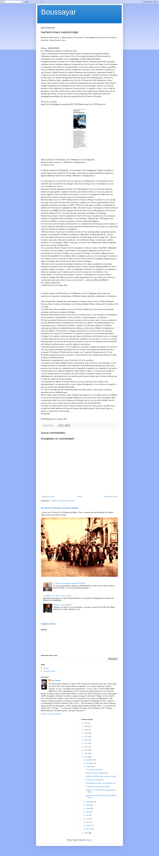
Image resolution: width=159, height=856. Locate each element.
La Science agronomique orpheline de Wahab (69, 583)
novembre (90, 763)
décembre (89, 760)
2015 (86, 743)
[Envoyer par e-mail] (59, 425)
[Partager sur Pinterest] (69, 425)
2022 (86, 723)
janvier (89, 828)
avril (88, 818)
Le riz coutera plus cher (94, 769)
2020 (86, 726)
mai (87, 815)
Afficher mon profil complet (51, 714)
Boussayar (58, 12)
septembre (90, 801)
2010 (86, 833)
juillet (88, 808)
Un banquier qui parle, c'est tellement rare (100, 783)
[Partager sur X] (64, 425)
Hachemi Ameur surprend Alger (97, 773)
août (88, 805)
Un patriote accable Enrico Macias (98, 786)
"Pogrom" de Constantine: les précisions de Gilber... (101, 791)
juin (87, 812)
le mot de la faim (49, 671)
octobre (89, 766)
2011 (86, 757)
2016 (86, 740)
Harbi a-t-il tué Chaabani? (62, 604)
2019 (86, 730)
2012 (86, 753)
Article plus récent (48, 496)
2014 (86, 746)
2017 (86, 736)
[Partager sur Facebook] (66, 425)
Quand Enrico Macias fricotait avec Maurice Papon (101, 796)
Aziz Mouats (55, 680)
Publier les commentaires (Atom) (63, 500)
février (88, 825)
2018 (86, 733)
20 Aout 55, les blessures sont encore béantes (59, 507)
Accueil (79, 496)
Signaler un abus (48, 623)
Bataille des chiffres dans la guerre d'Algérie (101, 776)
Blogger (89, 840)
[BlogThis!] (61, 425)
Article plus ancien (110, 496)
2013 (86, 750)
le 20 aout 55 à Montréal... (95, 779)
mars (88, 822)
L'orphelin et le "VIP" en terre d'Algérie (57, 595)
